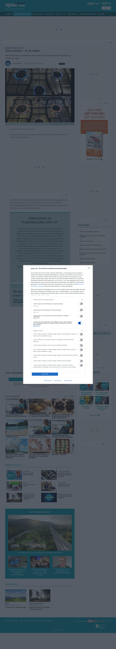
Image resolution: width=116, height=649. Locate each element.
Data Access (58, 380)
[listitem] (58, 300)
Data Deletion (48, 380)
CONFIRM (45, 374)
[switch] (80, 303)
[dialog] (58, 324)
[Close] (89, 268)
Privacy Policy (68, 380)
